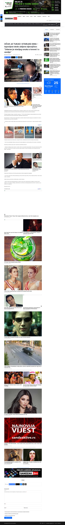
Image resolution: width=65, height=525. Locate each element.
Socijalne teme (37, 23)
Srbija (24, 16)
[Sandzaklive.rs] (11, 18)
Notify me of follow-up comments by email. (11, 513)
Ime (5, 503)
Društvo (18, 23)
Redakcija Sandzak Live (8, 54)
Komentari (58, 29)
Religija (33, 23)
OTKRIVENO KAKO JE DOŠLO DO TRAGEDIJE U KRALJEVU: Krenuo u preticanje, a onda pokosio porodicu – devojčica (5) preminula (55, 66)
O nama (56, 523)
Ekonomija (25, 23)
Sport (35, 16)
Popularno (52, 29)
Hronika (21, 23)
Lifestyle (44, 16)
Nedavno (46, 29)
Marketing (58, 523)
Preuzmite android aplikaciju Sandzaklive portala (23, 467)
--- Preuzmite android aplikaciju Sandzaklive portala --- (23, 83)
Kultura (42, 23)
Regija (27, 16)
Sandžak (19, 16)
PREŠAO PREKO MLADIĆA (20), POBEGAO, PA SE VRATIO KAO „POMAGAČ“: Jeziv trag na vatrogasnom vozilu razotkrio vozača (55, 72)
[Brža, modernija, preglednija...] (23, 472)
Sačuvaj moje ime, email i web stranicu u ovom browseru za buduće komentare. (17, 511)
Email (5, 507)
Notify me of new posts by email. (10, 515)
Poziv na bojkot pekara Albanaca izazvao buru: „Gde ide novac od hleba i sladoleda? (55, 44)
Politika (15, 23)
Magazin (39, 16)
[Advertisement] (23, 34)
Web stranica (26, 507)
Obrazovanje (29, 23)
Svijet (31, 16)
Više (48, 16)
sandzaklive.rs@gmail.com (50, 523)
